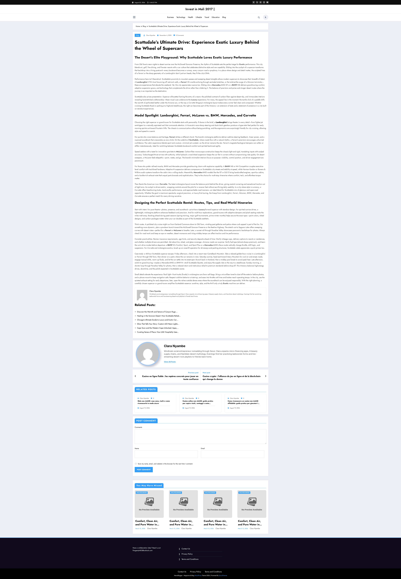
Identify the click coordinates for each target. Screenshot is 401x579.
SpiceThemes (223, 575)
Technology (180, 17)
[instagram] (264, 2)
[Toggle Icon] (134, 17)
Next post (206, 373)
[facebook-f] (253, 2)
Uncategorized (141, 493)
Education (216, 17)
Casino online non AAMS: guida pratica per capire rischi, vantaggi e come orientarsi (198, 402)
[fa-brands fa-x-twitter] (257, 2)
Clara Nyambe (150, 35)
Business (170, 17)
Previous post (193, 373)
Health (190, 17)
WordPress (198, 575)
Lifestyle (199, 17)
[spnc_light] (265, 17)
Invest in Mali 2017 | (200, 9)
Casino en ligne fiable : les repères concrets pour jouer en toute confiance (170, 378)
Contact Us (186, 548)
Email (203, 448)
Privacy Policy (187, 554)
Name (137, 448)
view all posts (170, 362)
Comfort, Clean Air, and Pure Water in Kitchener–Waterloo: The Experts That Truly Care (148, 522)
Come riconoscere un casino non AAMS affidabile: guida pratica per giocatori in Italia (243, 402)
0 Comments (180, 35)
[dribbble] (260, 2)
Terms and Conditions (190, 559)
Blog (224, 17)
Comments (138, 427)
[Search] (258, 17)
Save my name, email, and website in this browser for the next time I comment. (165, 464)
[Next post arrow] (265, 376)
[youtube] (267, 2)
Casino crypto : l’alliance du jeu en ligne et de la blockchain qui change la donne (232, 378)
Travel (207, 17)
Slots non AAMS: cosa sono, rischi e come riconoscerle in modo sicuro (154, 402)
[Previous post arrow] (135, 376)
